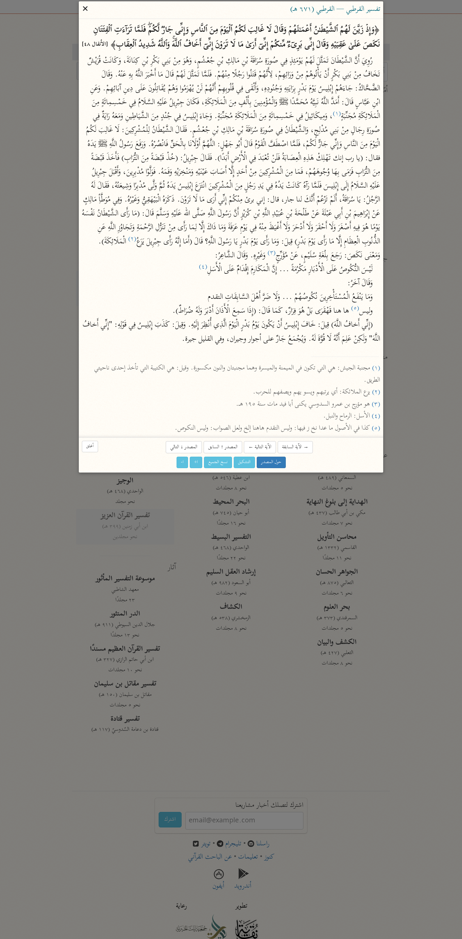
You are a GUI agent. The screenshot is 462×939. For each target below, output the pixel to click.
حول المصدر (271, 462)
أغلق (90, 446)
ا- (182, 462)
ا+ (196, 462)
